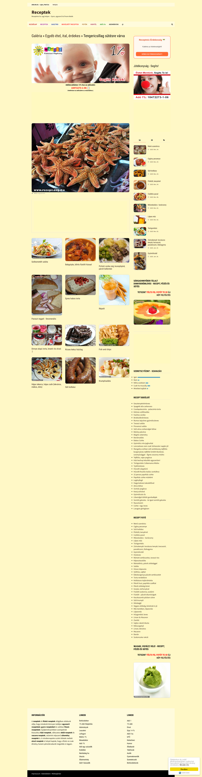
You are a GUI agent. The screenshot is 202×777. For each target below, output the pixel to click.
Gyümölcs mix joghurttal (143, 443)
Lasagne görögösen (141, 508)
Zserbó (136, 620)
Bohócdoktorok (132, 763)
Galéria (37, 36)
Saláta (136, 566)
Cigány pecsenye (154, 159)
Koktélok (82, 750)
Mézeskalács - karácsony (157, 205)
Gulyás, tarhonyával (141, 589)
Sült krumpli (139, 600)
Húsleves (137, 555)
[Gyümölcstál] (140, 253)
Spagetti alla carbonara (143, 406)
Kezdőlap (33, 24)
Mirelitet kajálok (140, 388)
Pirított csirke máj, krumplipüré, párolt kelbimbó (112, 267)
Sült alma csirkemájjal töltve (145, 429)
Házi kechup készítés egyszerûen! (147, 460)
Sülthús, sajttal (140, 572)
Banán (136, 634)
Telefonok (130, 750)
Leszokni (82, 730)
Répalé (102, 308)
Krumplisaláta (105, 381)
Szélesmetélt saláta (40, 262)
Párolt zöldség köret (142, 586)
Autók (129, 753)
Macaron (137, 631)
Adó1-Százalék (84, 763)
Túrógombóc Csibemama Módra (146, 463)
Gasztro (54, 24)
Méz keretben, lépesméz (143, 609)
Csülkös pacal (153, 194)
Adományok (114, 24)
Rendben (184, 769)
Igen (136, 377)
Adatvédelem (46, 774)
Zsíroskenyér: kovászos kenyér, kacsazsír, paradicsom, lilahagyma (157, 242)
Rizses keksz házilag (74, 349)
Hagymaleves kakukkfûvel (144, 483)
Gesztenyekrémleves (142, 403)
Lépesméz (138, 611)
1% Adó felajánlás (85, 724)
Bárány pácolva (140, 432)
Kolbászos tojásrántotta (143, 580)
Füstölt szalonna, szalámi (144, 592)
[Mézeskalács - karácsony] (140, 205)
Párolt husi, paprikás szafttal (145, 583)
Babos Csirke (139, 440)
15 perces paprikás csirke (143, 474)
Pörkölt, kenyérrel (154, 181)
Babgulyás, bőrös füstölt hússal (78, 264)
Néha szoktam (140, 383)
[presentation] (140, 140)
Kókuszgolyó (139, 626)
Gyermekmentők (133, 756)
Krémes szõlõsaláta (141, 412)
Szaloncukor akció (141, 637)
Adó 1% (103, 24)
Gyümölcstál (152, 253)
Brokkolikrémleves (141, 417)
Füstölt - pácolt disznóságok (145, 594)
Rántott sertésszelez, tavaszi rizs (146, 557)
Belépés (55, 5)
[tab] (140, 140)
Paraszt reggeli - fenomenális (44, 319)
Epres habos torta (72, 298)
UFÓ (128, 737)
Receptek (41, 12)
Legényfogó (138, 480)
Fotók (84, 24)
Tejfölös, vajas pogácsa (143, 457)
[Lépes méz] (140, 217)
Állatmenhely (84, 759)
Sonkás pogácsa (140, 488)
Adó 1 (129, 721)
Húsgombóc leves (141, 614)
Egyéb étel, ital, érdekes (62, 36)
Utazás (81, 756)
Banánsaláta (139, 437)
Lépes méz (152, 216)
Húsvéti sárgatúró (141, 469)
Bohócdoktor (84, 721)
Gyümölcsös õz (140, 494)
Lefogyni (82, 734)
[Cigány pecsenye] (140, 159)
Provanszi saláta (140, 426)
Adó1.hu (130, 734)
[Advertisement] (80, 106)
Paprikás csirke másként (143, 477)
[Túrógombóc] (140, 228)
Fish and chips (105, 349)
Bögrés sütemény (141, 435)
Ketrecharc (131, 740)
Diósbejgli (137, 603)
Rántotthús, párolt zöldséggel (145, 563)
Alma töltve (138, 486)
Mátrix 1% (82, 737)
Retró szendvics (153, 146)
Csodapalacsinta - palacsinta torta (147, 409)
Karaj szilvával (139, 491)
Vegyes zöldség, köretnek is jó (145, 606)
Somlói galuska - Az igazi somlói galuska (150, 500)
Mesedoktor (83, 740)
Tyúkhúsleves (139, 466)
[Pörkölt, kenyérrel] (140, 181)
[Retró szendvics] (140, 146)
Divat (129, 727)
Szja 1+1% (131, 730)
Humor (129, 743)
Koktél (94, 24)
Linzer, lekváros (140, 628)
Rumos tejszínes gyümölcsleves (146, 420)
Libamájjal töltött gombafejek (145, 497)
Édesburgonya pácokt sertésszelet (147, 574)
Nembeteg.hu (84, 753)
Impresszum (36, 774)
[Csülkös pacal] (140, 194)
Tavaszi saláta (139, 423)
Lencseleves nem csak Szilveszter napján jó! (151, 446)
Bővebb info (184, 764)
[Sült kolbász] (140, 171)
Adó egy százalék (85, 747)
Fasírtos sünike (140, 415)
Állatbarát (130, 747)
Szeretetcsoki (132, 759)
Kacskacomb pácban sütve (144, 597)
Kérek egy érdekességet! (152, 54)
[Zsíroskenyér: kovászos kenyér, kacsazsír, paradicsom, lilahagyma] (140, 240)
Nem (136, 380)
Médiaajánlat (56, 774)
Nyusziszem (138, 503)
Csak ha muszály (140, 385)
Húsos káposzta (140, 569)
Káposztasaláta (140, 560)
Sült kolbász (70, 387)
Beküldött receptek (70, 24)
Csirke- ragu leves (141, 506)
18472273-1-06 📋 (80, 87)
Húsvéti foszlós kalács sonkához (146, 471)
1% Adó (129, 724)
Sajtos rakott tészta (141, 623)
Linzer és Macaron (141, 617)
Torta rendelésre (140, 577)
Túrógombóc (152, 228)
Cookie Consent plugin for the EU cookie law (184, 773)
